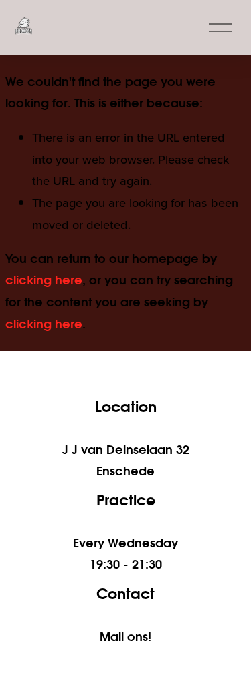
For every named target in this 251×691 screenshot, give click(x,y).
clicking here (43, 280)
